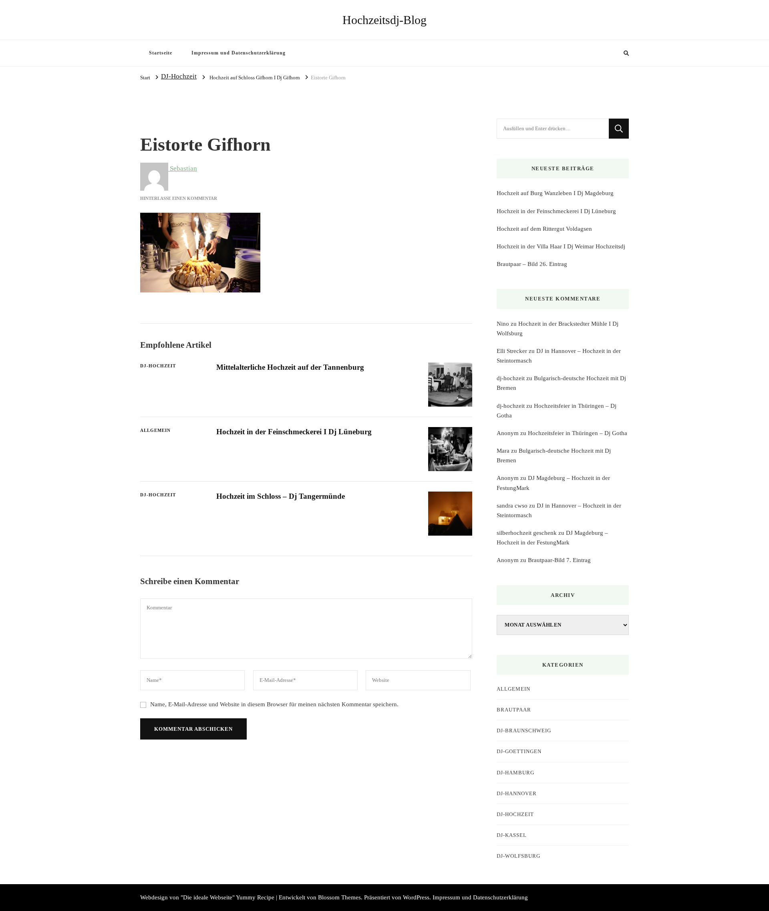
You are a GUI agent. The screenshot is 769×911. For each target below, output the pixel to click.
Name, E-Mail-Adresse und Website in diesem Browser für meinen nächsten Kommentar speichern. (274, 704)
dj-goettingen (519, 751)
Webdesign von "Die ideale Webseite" (187, 897)
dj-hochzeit (511, 378)
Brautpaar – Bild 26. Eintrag (532, 264)
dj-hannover (517, 793)
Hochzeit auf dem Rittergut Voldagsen (544, 229)
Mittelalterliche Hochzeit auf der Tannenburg (290, 367)
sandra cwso (512, 505)
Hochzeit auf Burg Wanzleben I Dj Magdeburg (555, 193)
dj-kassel (512, 835)
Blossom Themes (339, 897)
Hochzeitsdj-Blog (384, 19)
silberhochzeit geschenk (527, 533)
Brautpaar (514, 710)
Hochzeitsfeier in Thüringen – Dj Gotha (577, 433)
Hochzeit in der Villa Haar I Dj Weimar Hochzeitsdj (561, 246)
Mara (503, 450)
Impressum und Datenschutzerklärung (238, 53)
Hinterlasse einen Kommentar (178, 198)
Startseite (160, 53)
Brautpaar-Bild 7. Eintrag (559, 560)
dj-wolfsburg (518, 856)
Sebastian (182, 168)
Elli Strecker (512, 351)
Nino (503, 323)
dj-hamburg (515, 773)
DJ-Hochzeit (179, 76)
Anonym (508, 433)
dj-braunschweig (524, 731)
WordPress (416, 897)
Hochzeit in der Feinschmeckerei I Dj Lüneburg (294, 431)
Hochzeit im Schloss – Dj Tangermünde (280, 496)
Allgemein (155, 430)
